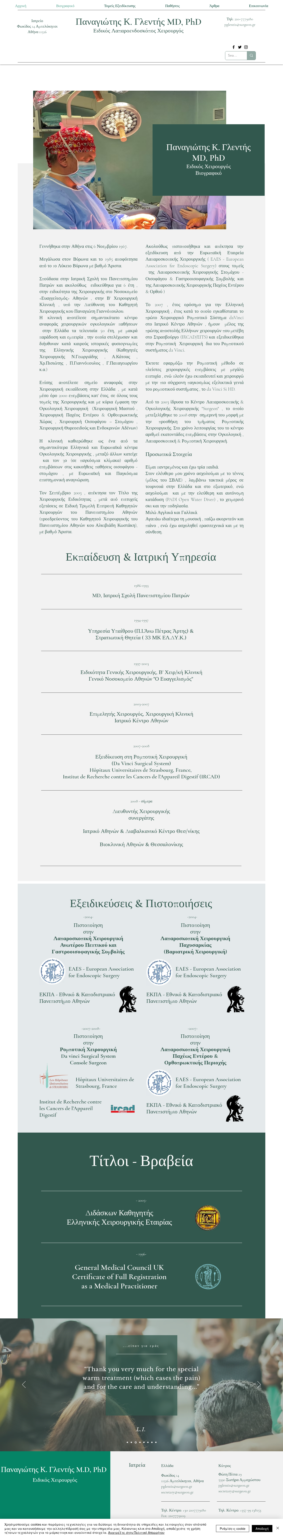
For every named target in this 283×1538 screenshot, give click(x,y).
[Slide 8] (156, 1442)
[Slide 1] (127, 1442)
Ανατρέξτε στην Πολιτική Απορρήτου (136, 1532)
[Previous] (24, 1385)
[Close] (277, 1528)
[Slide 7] (148, 1442)
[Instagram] (246, 47)
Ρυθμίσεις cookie (232, 1528)
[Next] (259, 1385)
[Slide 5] (140, 1442)
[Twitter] (239, 47)
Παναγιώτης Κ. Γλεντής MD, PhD (138, 21)
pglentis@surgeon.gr (239, 24)
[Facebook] (233, 47)
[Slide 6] (144, 1442)
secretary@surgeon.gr (177, 1492)
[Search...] (251, 55)
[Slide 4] (136, 1442)
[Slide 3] (131, 1442)
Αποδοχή (262, 1528)
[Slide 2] (152, 1442)
